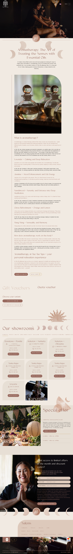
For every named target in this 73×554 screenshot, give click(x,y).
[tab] (5, 334)
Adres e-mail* (41, 481)
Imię (39, 478)
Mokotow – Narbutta (36, 341)
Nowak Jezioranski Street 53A (14, 366)
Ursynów (13, 384)
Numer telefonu (41, 485)
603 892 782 (14, 391)
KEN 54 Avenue (14, 386)
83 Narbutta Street (38, 344)
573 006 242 (14, 350)
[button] (60, 4)
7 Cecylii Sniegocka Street (14, 344)
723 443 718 (38, 348)
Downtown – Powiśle (13, 341)
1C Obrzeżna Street (61, 346)
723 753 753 (61, 351)
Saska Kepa (13, 363)
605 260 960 (14, 372)
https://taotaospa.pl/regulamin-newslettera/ (48, 499)
